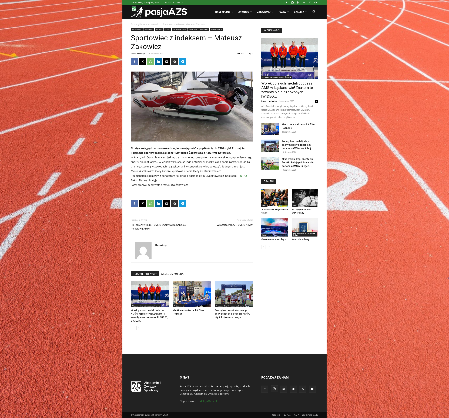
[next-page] (138, 328)
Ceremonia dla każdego (273, 239)
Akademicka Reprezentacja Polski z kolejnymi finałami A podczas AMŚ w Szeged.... (298, 162)
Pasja (282, 12)
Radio (167, 29)
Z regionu (264, 12)
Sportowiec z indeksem (198, 29)
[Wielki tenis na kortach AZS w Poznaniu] (192, 294)
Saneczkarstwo (179, 29)
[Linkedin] (298, 2)
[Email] (166, 61)
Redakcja (140, 53)
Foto (264, 205)
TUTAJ (242, 175)
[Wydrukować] (174, 61)
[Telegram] (182, 61)
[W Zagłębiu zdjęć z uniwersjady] (305, 198)
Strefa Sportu (216, 29)
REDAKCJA (169, 2)
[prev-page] (133, 328)
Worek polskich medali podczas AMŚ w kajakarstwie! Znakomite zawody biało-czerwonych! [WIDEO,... (287, 90)
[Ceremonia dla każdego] (274, 227)
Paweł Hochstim (269, 101)
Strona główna (138, 24)
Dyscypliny (222, 12)
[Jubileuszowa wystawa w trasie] (274, 198)
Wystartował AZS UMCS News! (235, 225)
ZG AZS (287, 414)
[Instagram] (292, 2)
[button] (314, 12)
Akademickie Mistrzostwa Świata (146, 306)
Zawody (243, 12)
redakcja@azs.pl (207, 401)
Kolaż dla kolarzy (300, 239)
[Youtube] (315, 2)
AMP (296, 414)
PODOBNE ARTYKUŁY (145, 273)
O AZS (180, 2)
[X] (309, 2)
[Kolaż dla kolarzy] (305, 227)
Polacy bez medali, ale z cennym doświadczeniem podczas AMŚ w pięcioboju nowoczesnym (232, 314)
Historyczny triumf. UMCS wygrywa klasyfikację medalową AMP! (158, 226)
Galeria (299, 12)
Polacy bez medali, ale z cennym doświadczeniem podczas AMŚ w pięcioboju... (298, 145)
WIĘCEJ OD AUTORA (172, 273)
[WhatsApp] (150, 61)
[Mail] (304, 2)
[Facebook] (286, 2)
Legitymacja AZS (310, 414)
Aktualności (153, 24)
